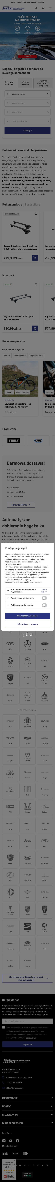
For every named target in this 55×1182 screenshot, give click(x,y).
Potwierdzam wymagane (27, 623)
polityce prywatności (33, 582)
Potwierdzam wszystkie (27, 615)
